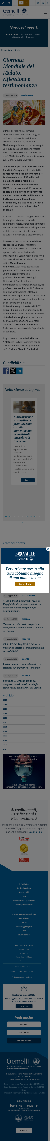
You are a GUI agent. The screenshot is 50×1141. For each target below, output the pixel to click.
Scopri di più (25, 584)
